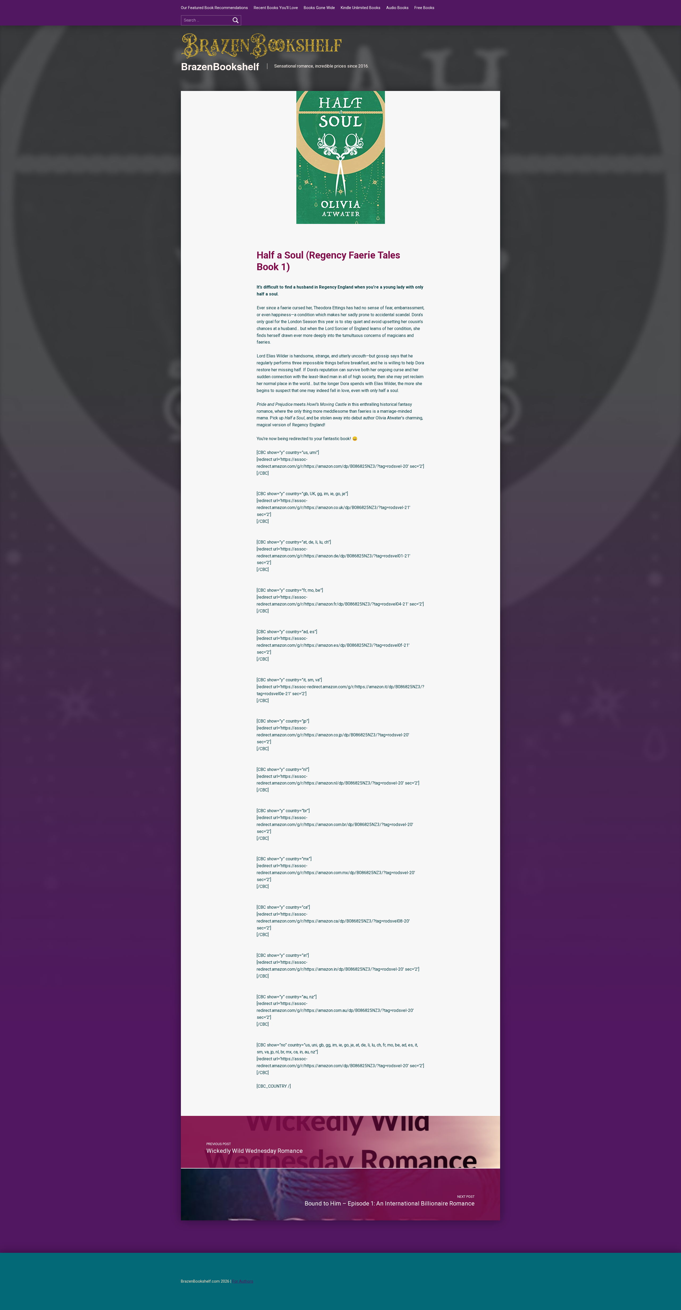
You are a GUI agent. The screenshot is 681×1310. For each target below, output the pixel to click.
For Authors (242, 1281)
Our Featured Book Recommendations (214, 8)
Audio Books (397, 8)
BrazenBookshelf (220, 66)
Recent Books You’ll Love (276, 8)
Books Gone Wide (319, 8)
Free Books (424, 8)
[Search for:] (211, 20)
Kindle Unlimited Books (360, 8)
